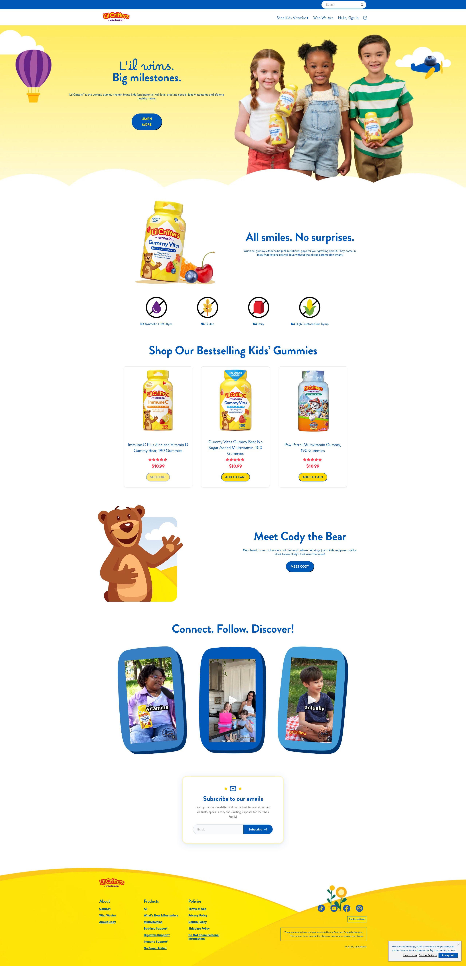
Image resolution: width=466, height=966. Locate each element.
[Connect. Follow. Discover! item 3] (313, 700)
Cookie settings (357, 919)
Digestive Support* (157, 935)
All (145, 909)
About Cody (107, 922)
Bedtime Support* (156, 928)
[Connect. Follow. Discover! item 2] (232, 700)
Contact (104, 909)
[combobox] (343, 5)
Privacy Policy (198, 915)
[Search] (362, 4)
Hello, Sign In (348, 18)
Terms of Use (197, 909)
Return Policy (197, 922)
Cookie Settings (428, 955)
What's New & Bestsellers (161, 915)
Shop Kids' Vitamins (292, 18)
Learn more (410, 955)
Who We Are (323, 18)
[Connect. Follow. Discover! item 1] (152, 700)
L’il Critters (361, 946)
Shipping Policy (199, 928)
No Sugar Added (155, 948)
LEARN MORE (146, 121)
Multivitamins (153, 922)
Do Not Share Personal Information (203, 936)
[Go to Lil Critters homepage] (116, 17)
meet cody (300, 566)
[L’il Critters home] (112, 881)
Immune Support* (156, 941)
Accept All (448, 955)
